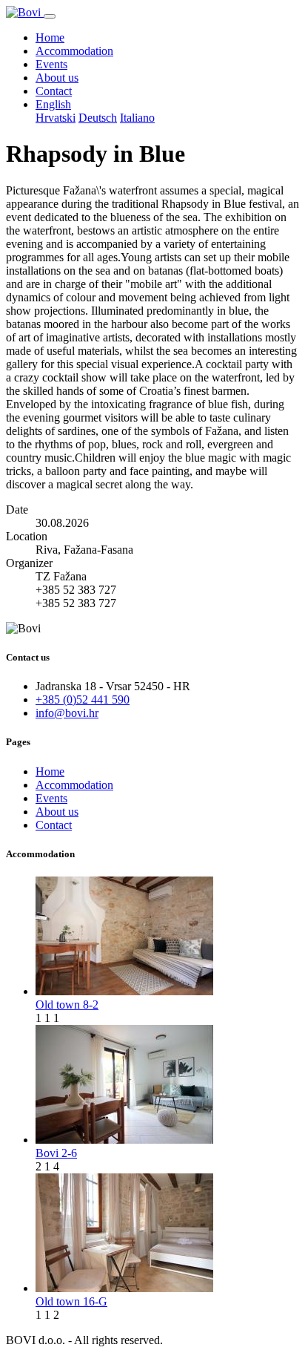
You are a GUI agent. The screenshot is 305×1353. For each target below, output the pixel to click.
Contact (54, 91)
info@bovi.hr (67, 713)
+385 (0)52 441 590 (83, 699)
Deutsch (97, 117)
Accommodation (74, 51)
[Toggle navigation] (50, 16)
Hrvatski (56, 117)
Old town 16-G (71, 1301)
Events (51, 64)
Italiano (137, 117)
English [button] (53, 104)
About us (57, 77)
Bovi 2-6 (56, 1153)
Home (50, 37)
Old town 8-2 (67, 1004)
